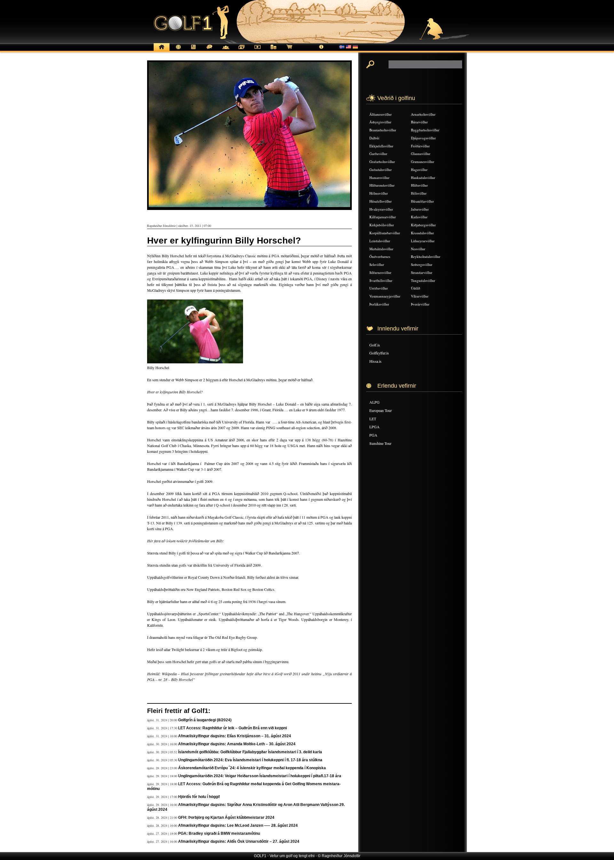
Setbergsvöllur (421, 264)
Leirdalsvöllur (379, 240)
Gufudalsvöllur (380, 169)
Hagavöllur (419, 169)
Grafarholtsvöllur (382, 161)
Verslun (289, 50)
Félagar (225, 50)
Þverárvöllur (420, 304)
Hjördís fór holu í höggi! (199, 796)
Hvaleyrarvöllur (381, 209)
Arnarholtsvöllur (423, 114)
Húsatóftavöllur (422, 201)
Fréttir (177, 50)
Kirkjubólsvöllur (381, 224)
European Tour (380, 410)
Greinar (193, 50)
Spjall (209, 50)
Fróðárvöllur (420, 145)
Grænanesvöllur (422, 161)
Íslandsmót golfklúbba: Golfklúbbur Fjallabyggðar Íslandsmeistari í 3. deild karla (250, 752)
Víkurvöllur (420, 296)
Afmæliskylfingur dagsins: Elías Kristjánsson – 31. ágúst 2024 (234, 736)
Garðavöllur (378, 153)
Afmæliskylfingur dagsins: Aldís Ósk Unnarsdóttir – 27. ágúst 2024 (238, 841)
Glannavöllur (420, 153)
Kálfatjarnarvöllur (382, 216)
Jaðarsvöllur (420, 209)
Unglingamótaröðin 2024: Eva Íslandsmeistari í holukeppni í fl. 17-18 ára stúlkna (250, 760)
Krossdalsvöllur (422, 232)
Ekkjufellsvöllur (381, 145)
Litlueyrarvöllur (423, 240)
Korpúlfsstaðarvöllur (384, 232)
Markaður (273, 50)
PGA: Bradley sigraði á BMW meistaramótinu (219, 833)
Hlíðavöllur (419, 185)
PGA (373, 435)
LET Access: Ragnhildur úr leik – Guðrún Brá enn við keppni (232, 728)
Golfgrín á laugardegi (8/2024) (205, 720)
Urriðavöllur (378, 288)
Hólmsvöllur (378, 193)
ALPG (374, 402)
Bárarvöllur (419, 122)
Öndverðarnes (379, 256)
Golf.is (374, 344)
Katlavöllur (419, 216)
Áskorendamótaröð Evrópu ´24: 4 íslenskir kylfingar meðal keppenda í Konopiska (252, 768)
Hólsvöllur (419, 193)
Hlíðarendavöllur (382, 185)
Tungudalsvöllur (423, 280)
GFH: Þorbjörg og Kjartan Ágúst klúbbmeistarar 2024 (226, 817)
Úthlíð (415, 288)
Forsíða (161, 50)
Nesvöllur (418, 248)
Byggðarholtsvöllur (425, 130)
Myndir (241, 50)
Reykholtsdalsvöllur (425, 256)
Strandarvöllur (421, 272)
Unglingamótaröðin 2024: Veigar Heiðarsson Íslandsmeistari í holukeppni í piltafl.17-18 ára (259, 776)
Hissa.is (375, 361)
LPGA (374, 426)
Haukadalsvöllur (423, 177)
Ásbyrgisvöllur (380, 122)
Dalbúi (374, 138)
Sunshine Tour (380, 443)
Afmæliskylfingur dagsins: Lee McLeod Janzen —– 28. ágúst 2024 (238, 825)
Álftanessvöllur (380, 114)
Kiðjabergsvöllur (423, 224)
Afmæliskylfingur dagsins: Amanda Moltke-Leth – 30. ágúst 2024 (236, 744)
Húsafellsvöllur (380, 201)
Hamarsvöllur (379, 177)
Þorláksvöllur (379, 304)
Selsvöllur (376, 264)
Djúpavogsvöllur (423, 138)
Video (257, 50)
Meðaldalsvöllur (381, 248)
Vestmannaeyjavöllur (384, 296)
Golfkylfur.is (379, 352)
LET (372, 418)
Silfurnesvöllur (380, 272)
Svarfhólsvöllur (380, 280)
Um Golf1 (321, 50)
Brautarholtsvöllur (382, 130)
